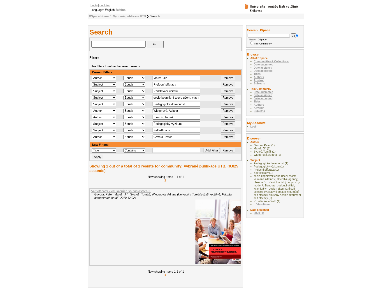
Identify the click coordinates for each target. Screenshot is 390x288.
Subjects (259, 83)
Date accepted (263, 70)
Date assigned (263, 67)
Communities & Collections (271, 61)
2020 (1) (259, 213)
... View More (262, 204)
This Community (263, 43)
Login (94, 5)
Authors (259, 77)
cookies (105, 5)
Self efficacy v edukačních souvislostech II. (121, 191)
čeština (120, 10)
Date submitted (263, 64)
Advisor (259, 80)
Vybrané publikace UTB (129, 16)
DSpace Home (99, 16)
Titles (257, 74)
